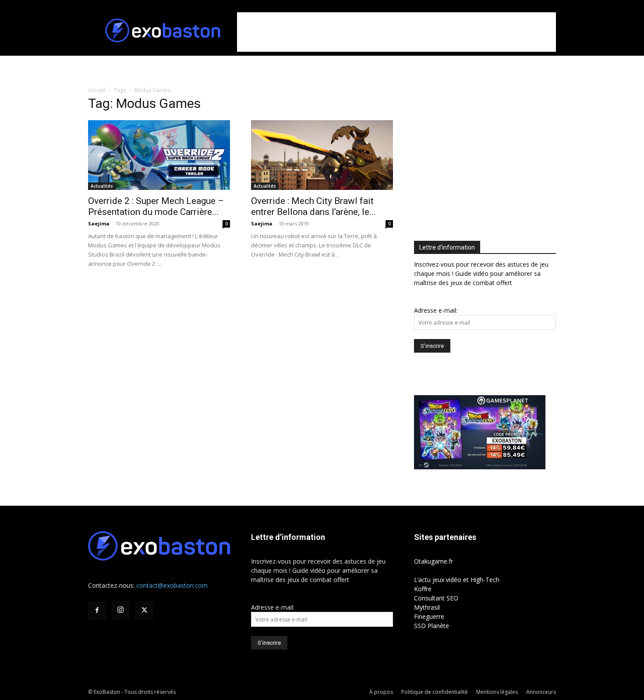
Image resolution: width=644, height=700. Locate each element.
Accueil (97, 90)
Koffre (423, 589)
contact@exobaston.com (172, 585)
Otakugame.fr (433, 561)
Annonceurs (541, 692)
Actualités (102, 186)
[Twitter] (144, 610)
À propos (381, 692)
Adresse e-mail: (435, 310)
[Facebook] (97, 610)
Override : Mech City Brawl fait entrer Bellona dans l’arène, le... (313, 206)
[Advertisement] (396, 32)
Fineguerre (429, 616)
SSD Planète (431, 625)
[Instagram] (120, 610)
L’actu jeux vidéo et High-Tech (456, 579)
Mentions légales (497, 692)
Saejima (99, 223)
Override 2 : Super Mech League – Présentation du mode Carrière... (156, 206)
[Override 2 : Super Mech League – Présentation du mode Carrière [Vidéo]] (159, 155)
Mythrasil (427, 607)
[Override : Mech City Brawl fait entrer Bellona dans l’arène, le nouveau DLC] (322, 155)
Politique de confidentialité (434, 692)
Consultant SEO (436, 598)
